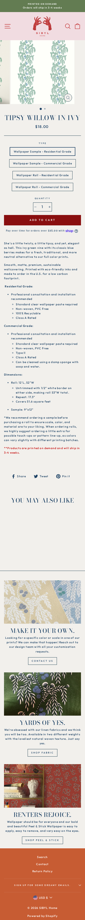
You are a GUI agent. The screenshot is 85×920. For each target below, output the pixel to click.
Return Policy (42, 871)
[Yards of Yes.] (42, 694)
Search (42, 857)
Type (43, 143)
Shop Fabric (42, 752)
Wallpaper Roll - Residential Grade (42, 175)
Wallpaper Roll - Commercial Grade (42, 187)
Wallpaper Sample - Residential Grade (43, 151)
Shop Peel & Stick (43, 840)
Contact (42, 864)
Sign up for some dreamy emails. (42, 885)
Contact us (42, 660)
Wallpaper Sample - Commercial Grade (42, 163)
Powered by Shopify (42, 916)
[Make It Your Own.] (42, 602)
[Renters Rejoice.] (42, 785)
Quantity (42, 198)
